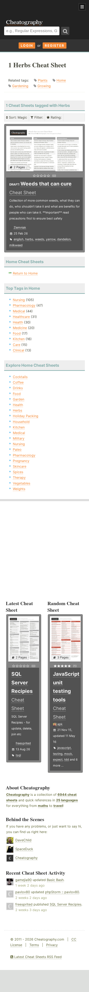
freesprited (23, 743)
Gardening (20, 86)
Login (27, 45)
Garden (18, 399)
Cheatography (17, 794)
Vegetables (21, 483)
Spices (18, 472)
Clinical (18, 350)
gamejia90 (23, 880)
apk (60, 724)
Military (18, 438)
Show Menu (82, 6)
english (19, 239)
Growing (44, 86)
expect (58, 759)
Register (54, 45)
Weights (19, 489)
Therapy (19, 477)
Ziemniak (20, 227)
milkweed (16, 245)
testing (58, 753)
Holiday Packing (25, 416)
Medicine (20, 328)
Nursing (19, 300)
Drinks (18, 388)
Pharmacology (24, 305)
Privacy (52, 945)
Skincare (19, 466)
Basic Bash (55, 880)
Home (61, 80)
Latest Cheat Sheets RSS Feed (37, 957)
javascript (64, 747)
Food (17, 333)
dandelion (64, 239)
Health (18, 322)
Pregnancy (21, 461)
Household (21, 422)
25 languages (67, 800)
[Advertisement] (33, 7)
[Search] (65, 31)
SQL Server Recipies (65, 904)
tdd (66, 759)
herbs (29, 239)
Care (16, 345)
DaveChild (23, 840)
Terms (34, 945)
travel (58, 806)
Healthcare (21, 317)
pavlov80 (22, 892)
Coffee (18, 382)
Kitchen (19, 339)
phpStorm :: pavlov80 (62, 892)
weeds (39, 239)
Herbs (17, 410)
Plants (42, 80)
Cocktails (20, 377)
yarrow (50, 239)
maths (43, 806)
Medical (19, 311)
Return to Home (25, 273)
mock (68, 753)
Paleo (17, 449)
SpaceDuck (24, 849)
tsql (18, 755)
